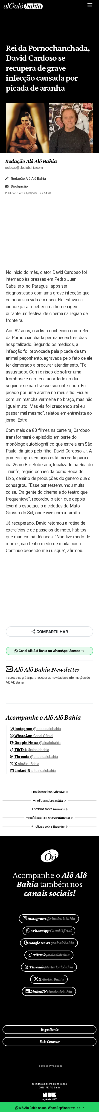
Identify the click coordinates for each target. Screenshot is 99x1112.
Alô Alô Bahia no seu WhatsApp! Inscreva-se (49, 1108)
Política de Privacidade (49, 1065)
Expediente (49, 1029)
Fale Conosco (50, 1041)
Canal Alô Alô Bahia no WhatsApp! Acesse (49, 651)
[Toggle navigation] (90, 5)
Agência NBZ (49, 1098)
